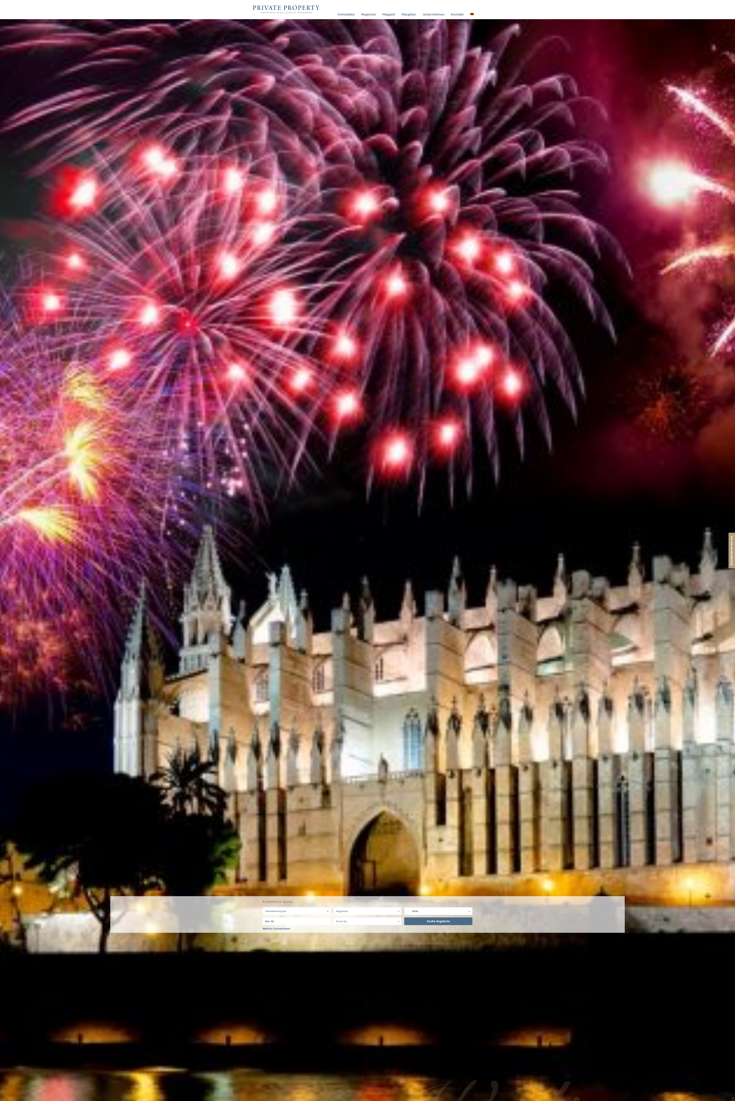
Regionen (368, 14)
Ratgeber (409, 14)
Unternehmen (433, 14)
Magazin (388, 14)
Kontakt (457, 14)
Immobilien (346, 14)
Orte (415, 911)
